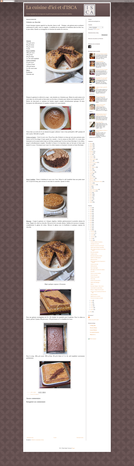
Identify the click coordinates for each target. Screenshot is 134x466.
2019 (91, 220)
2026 (91, 207)
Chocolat (32, 394)
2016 (91, 226)
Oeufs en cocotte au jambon (96, 273)
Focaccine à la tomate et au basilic (97, 298)
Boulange (91, 151)
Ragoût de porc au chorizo (95, 296)
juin (91, 300)
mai (91, 302)
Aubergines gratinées (100, 61)
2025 (91, 209)
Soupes (90, 195)
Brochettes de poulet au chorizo (96, 255)
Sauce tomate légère (94, 267)
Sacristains (93, 271)
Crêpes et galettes (92, 159)
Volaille (90, 202)
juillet (92, 240)
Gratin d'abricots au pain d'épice (96, 287)
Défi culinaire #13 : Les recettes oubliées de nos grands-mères (101, 78)
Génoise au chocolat (94, 264)
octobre (92, 234)
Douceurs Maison (93, 327)
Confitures (91, 157)
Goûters (90, 170)
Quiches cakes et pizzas (93, 189)
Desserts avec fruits (93, 162)
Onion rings (93, 278)
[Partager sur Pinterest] (45, 392)
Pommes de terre (92, 184)
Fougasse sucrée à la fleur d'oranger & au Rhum (100, 105)
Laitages (91, 173)
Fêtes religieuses (92, 167)
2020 (91, 218)
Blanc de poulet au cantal (100, 96)
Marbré (92, 284)
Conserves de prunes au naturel (101, 69)
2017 (91, 224)
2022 (91, 215)
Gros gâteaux (36, 394)
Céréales (91, 160)
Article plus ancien (79, 437)
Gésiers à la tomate (94, 275)
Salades (90, 194)
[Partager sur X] (42, 392)
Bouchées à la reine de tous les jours (97, 245)
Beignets (91, 146)
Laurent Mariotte (93, 330)
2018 (91, 222)
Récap (90, 192)
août (92, 238)
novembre (93, 233)
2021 (91, 216)
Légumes (91, 176)
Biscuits (90, 148)
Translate (97, 29)
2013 (91, 311)
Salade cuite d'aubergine (95, 282)
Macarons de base (94, 259)
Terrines (90, 199)
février (92, 307)
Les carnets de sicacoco (94, 332)
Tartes (90, 197)
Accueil (55, 437)
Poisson (90, 183)
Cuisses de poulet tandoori (95, 280)
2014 (91, 229)
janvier (92, 309)
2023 (91, 213)
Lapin (90, 175)
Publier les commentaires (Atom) (38, 439)
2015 (91, 227)
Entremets (91, 164)
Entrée (90, 165)
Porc (90, 186)
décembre (93, 231)
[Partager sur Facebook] (43, 392)
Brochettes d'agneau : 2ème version (97, 286)
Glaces (90, 168)
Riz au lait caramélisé (94, 252)
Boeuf (90, 149)
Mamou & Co (92, 334)
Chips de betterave (94, 294)
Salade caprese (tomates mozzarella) (97, 247)
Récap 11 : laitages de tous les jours (97, 289)
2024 (91, 211)
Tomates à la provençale (95, 277)
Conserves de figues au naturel (101, 53)
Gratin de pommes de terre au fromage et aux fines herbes (101, 114)
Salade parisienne (94, 266)
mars (92, 305)
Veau (90, 200)
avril (92, 304)
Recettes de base (92, 191)
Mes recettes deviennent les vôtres (95, 181)
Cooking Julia (93, 325)
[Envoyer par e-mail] (39, 392)
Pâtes (90, 187)
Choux (90, 154)
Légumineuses (92, 178)
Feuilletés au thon (94, 254)
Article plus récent (30, 437)
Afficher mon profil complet (93, 319)
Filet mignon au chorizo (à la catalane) (98, 269)
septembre (93, 236)
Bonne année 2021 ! (99, 122)
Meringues (91, 180)
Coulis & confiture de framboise (96, 242)
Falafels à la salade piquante (96, 257)
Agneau (90, 143)
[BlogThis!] (40, 392)
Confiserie (91, 156)
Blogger (73, 448)
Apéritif (90, 145)
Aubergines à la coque (95, 243)
